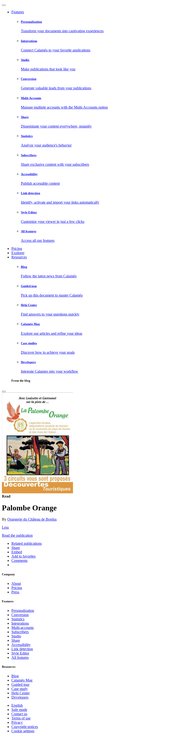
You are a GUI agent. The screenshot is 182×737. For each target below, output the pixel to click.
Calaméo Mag (21, 680)
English (17, 705)
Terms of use (21, 718)
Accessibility (21, 645)
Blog (15, 676)
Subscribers (20, 632)
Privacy (17, 722)
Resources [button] (19, 257)
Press (15, 592)
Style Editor (20, 653)
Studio (16, 636)
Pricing (16, 249)
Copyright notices (24, 727)
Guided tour (20, 684)
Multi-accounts (22, 628)
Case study (19, 689)
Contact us (19, 714)
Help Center (20, 693)
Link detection (22, 649)
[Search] (4, 391)
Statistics (17, 619)
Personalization (22, 611)
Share (15, 640)
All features (20, 657)
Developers (19, 697)
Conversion (20, 615)
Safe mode (19, 710)
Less (5, 527)
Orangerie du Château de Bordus (32, 519)
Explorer (17, 253)
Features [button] (17, 12)
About (16, 583)
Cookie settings (22, 731)
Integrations (20, 623)
